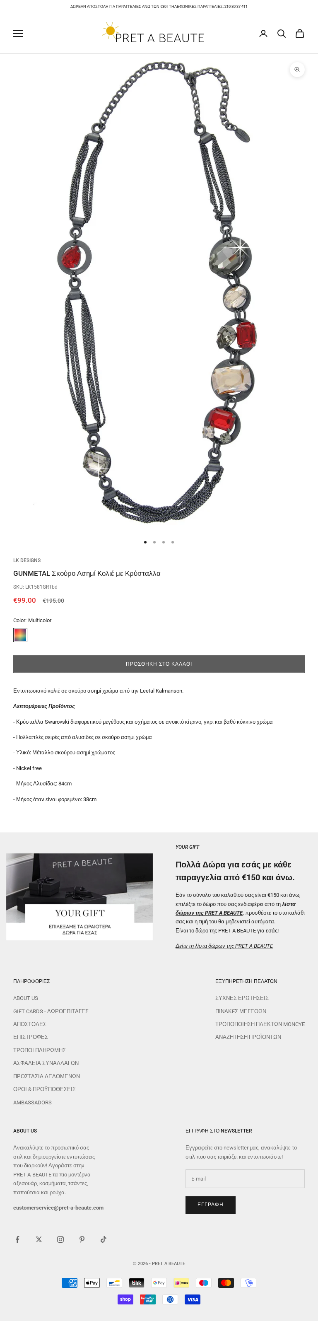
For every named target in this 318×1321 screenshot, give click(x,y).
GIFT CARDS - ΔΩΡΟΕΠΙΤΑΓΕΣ (51, 1011)
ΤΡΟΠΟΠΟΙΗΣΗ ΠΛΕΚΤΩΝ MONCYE (260, 1024)
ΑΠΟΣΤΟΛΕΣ (29, 1024)
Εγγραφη (211, 1204)
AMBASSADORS (32, 1102)
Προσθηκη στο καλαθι (159, 664)
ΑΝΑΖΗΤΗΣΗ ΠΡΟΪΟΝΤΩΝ (248, 1037)
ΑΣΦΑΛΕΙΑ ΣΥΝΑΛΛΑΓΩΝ (46, 1063)
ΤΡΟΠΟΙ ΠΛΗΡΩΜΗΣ (39, 1050)
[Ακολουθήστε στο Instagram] (60, 1239)
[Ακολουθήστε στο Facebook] (17, 1239)
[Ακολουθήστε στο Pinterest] (82, 1239)
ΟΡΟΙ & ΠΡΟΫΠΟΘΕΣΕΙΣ (44, 1089)
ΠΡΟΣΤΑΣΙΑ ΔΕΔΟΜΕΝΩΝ (46, 1076)
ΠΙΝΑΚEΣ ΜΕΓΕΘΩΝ (240, 1011)
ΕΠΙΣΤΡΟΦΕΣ (30, 1037)
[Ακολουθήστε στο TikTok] (103, 1239)
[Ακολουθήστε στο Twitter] (39, 1239)
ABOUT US (25, 998)
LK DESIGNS (27, 560)
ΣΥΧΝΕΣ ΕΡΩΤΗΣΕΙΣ (242, 998)
